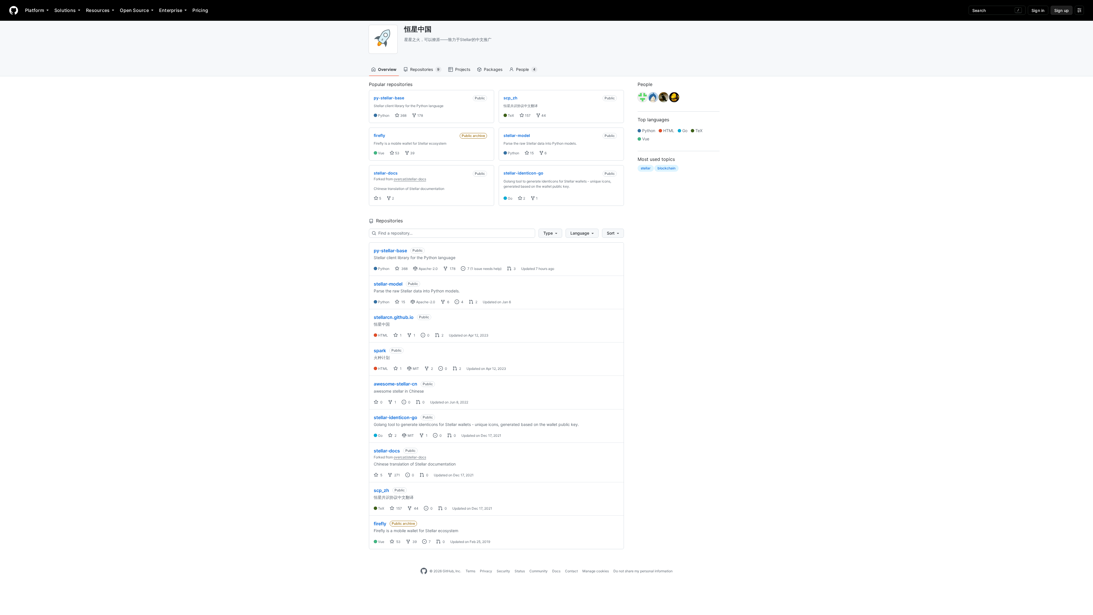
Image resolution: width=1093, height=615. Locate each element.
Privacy (486, 571)
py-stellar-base (390, 250)
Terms (470, 571)
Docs (556, 571)
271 (396, 475)
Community (538, 571)
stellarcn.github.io (394, 317)
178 (419, 115)
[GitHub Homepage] (423, 571)
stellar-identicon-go (395, 417)
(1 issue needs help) (486, 268)
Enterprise (170, 10)
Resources (98, 10)
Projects (462, 69)
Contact (571, 571)
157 (527, 115)
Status (520, 571)
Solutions (65, 10)
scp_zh (381, 490)
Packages (493, 69)
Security (503, 571)
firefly (380, 523)
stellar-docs (387, 451)
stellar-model (388, 284)
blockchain (666, 168)
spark (380, 350)
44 (543, 115)
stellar (646, 168)
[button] (550, 233)
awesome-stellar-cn (395, 384)
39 (411, 153)
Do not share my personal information (643, 571)
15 (531, 153)
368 (402, 115)
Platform (34, 10)
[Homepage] (13, 10)
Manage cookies (595, 571)
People (525, 69)
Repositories (424, 69)
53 (396, 153)
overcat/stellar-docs (410, 179)
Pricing (200, 10)
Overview (387, 69)
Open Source (134, 10)
